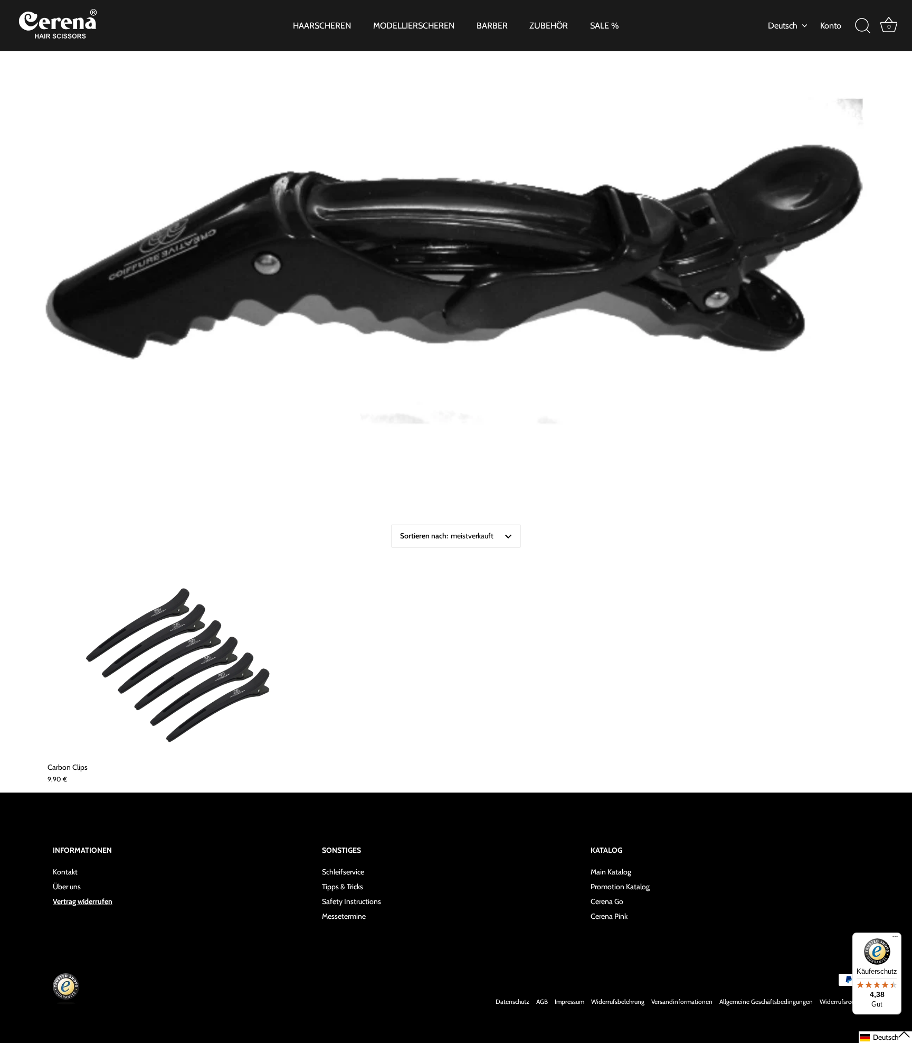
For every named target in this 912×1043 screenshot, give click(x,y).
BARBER (492, 25)
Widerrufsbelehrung (617, 1001)
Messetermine (344, 916)
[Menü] (895, 939)
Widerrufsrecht (839, 1001)
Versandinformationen (681, 1001)
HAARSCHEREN (322, 25)
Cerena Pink (609, 916)
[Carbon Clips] (180, 667)
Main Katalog (611, 872)
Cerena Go (607, 901)
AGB (542, 1001)
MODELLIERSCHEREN (413, 25)
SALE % (604, 25)
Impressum (569, 1001)
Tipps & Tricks (342, 886)
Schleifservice (343, 872)
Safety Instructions (351, 901)
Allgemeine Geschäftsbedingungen (766, 1001)
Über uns (67, 886)
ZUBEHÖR (548, 25)
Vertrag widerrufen (82, 901)
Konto (830, 25)
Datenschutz (512, 1001)
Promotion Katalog (620, 886)
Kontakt (65, 872)
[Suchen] (862, 26)
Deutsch (782, 25)
